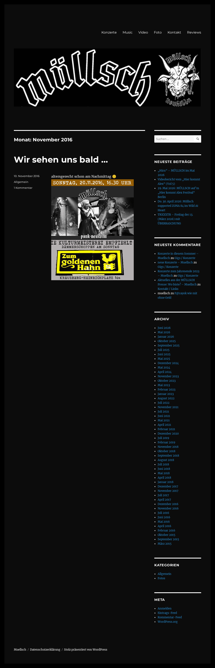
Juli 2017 (163, 495)
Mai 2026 (164, 332)
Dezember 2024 (168, 363)
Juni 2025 (164, 354)
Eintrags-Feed (167, 613)
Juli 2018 (163, 464)
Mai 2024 (164, 367)
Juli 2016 (163, 513)
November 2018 (168, 447)
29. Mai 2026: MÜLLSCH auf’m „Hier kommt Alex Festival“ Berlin (178, 192)
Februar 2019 (166, 442)
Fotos (161, 578)
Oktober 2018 (166, 451)
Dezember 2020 (168, 433)
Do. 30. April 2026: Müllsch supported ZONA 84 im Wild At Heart (178, 206)
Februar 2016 (166, 530)
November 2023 (168, 376)
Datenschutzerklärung (45, 649)
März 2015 (165, 544)
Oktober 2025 (167, 341)
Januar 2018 (165, 482)
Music (127, 32)
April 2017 (164, 499)
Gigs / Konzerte (184, 258)
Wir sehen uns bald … (61, 159)
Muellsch (20, 649)
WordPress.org (168, 622)
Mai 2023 (164, 385)
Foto (158, 32)
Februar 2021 (166, 429)
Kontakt (174, 32)
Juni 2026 (164, 328)
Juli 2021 (163, 411)
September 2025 (169, 345)
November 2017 (168, 491)
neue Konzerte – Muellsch (175, 262)
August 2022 (166, 398)
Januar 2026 (166, 337)
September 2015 (168, 539)
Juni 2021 (164, 416)
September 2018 (168, 455)
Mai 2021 (164, 420)
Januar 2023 (166, 394)
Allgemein (21, 182)
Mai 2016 (164, 521)
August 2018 (166, 460)
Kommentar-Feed (170, 617)
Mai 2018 (164, 473)
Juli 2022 (163, 403)
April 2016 (164, 526)
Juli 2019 (163, 438)
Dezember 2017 (168, 486)
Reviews (194, 32)
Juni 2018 (164, 469)
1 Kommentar (23, 187)
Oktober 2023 (167, 381)
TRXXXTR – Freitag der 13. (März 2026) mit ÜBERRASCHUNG (175, 219)
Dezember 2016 (168, 504)
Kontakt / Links (168, 289)
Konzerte (109, 32)
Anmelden (165, 608)
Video (143, 32)
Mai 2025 (164, 359)
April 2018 (164, 477)
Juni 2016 (164, 517)
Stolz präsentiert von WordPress (85, 649)
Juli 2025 (163, 350)
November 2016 (168, 508)
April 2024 (165, 372)
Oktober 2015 (166, 535)
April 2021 (164, 425)
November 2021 (168, 407)
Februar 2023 (166, 389)
